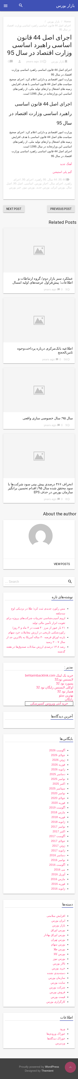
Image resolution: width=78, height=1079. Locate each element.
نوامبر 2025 (58, 778)
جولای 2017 (58, 840)
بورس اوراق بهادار (54, 934)
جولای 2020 (58, 798)
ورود (62, 1029)
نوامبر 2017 (58, 826)
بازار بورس (65, 5)
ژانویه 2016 (58, 888)
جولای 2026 (58, 755)
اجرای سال (56, 183)
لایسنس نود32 (64, 679)
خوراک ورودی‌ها (56, 1033)
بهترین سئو (66, 695)
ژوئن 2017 (58, 845)
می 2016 (59, 869)
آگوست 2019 (57, 807)
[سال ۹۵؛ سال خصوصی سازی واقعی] (39, 390)
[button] (5, 5)
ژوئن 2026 (58, 759)
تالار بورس (59, 963)
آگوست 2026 (57, 750)
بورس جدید (43, 187)
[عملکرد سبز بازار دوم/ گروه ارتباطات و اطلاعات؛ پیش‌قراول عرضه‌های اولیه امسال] (39, 250)
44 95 (62, 179)
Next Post (13, 208)
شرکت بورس (57, 987)
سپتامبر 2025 (57, 788)
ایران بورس (58, 920)
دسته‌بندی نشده (56, 973)
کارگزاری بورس (55, 1001)
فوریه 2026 (58, 764)
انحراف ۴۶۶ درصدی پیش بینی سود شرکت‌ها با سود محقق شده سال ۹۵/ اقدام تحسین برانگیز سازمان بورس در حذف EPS (40, 488)
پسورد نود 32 (64, 683)
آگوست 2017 (57, 836)
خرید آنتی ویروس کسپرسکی (49, 703)
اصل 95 (18, 183)
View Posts (62, 564)
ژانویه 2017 (58, 850)
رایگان (69, 699)
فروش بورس (57, 992)
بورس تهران (58, 939)
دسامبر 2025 (57, 774)
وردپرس (60, 1043)
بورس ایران (58, 187)
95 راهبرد (40, 179)
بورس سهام (58, 944)
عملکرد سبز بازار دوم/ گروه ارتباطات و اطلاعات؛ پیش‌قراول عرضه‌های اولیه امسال (42, 280)
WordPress (52, 1066)
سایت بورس (58, 982)
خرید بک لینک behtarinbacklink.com (49, 675)
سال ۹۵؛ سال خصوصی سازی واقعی (48, 418)
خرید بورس (58, 968)
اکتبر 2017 (59, 831)
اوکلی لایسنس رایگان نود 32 (54, 687)
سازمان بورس (56, 977)
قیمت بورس (58, 997)
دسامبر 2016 (57, 855)
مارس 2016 (58, 879)
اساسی (28, 183)
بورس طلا (59, 949)
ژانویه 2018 (58, 821)
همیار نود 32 (65, 691)
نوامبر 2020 (58, 793)
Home (67, 21)
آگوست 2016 (57, 864)
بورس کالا (59, 954)
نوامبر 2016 (58, 860)
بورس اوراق (58, 930)
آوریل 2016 (58, 874)
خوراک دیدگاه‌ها (56, 1038)
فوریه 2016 (58, 883)
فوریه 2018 (58, 817)
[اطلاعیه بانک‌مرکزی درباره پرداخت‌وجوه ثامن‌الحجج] (39, 320)
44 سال (52, 179)
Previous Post (61, 208)
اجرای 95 (27, 179)
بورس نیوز (29, 187)
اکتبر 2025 (59, 783)
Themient (47, 1070)
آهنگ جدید (66, 164)
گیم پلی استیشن (62, 172)
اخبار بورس (41, 183)
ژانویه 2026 (58, 769)
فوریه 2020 (58, 802)
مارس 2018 (58, 812)
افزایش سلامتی (56, 915)
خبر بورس (15, 187)
